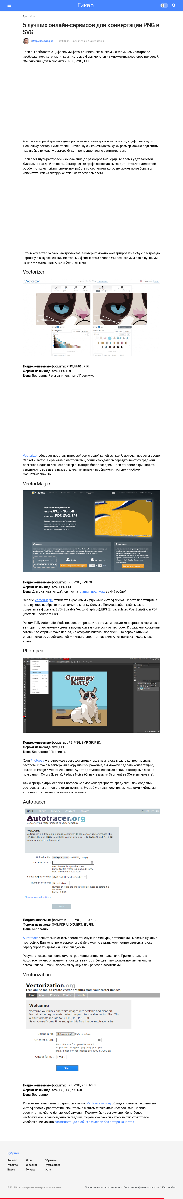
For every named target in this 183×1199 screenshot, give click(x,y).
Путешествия (52, 1164)
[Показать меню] (9, 5)
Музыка (30, 1169)
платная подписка (92, 591)
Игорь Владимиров (42, 41)
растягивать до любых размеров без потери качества (94, 1122)
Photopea (37, 760)
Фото (32, 16)
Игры (29, 1160)
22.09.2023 (64, 41)
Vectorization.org (99, 1103)
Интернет (31, 1164)
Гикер (85, 5)
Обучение (50, 1160)
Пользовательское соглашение (102, 1187)
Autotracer (30, 938)
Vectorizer (30, 455)
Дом (25, 16)
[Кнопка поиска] (173, 5)
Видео (11, 1169)
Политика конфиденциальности (141, 1187)
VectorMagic (44, 600)
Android (12, 1160)
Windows (13, 1164)
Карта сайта (168, 1187)
